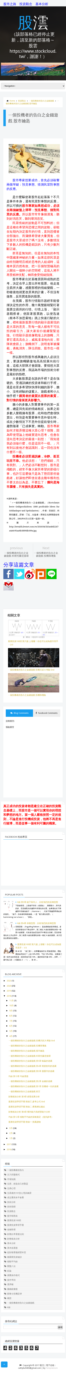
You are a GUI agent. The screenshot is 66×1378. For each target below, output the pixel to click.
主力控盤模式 (13, 1174)
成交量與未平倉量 (15, 1197)
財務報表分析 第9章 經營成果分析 (24, 1096)
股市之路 (9, 4)
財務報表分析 (13, 1239)
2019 (9, 991)
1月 (10, 1138)
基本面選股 (12, 1248)
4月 (10, 1036)
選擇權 (10, 1284)
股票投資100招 (14, 1220)
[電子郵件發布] (8, 590)
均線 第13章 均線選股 (18, 1076)
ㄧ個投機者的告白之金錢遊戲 (41, 101)
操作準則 (11, 1280)
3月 (10, 1128)
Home (12, 101)
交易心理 (11, 1188)
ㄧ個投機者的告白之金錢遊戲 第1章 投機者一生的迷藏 (33, 1086)
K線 (8, 1307)
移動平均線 (12, 1261)
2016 (9, 1149)
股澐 (33, 22)
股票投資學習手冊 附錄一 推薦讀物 (24, 1122)
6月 (10, 1026)
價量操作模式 (13, 1275)
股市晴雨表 (12, 1216)
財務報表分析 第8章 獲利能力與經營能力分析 (29, 1112)
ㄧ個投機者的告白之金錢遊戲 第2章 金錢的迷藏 (30, 1081)
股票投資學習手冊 (15, 1225)
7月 (10, 1021)
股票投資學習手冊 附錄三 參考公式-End (26, 1101)
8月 (10, 1016)
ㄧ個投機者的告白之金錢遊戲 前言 (24, 1091)
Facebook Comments (48, 713)
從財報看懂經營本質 (16, 1252)
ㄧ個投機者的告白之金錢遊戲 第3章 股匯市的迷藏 (31, 1071)
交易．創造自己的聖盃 (17, 1184)
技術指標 (11, 1206)
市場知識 (11, 1179)
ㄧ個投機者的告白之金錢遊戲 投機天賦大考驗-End (31, 1040)
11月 (11, 1000)
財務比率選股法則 (15, 1234)
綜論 (9, 1271)
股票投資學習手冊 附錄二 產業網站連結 (26, 1107)
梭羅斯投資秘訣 (14, 1257)
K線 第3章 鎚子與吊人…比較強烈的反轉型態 (37, 902)
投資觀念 (25, 4)
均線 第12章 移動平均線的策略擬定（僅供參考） (30, 1117)
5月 (10, 1031)
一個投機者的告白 (15, 1170)
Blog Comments (21, 713)
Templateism (52, 1368)
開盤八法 (11, 1266)
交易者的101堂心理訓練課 (19, 1193)
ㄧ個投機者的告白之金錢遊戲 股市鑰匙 (26, 1051)
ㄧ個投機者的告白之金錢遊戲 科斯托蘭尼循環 (29, 1056)
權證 (9, 1298)
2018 (9, 996)
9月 (10, 1010)
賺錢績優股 (12, 1289)
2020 (9, 986)
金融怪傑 (11, 1229)
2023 (9, 981)
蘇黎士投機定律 (14, 1294)
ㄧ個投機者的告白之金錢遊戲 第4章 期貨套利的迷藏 (32, 1066)
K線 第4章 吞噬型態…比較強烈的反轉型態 (36, 923)
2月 (10, 1133)
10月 (11, 1005)
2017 (9, 1144)
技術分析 (11, 1202)
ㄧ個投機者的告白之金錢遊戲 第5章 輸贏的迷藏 (30, 1061)
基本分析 (41, 4)
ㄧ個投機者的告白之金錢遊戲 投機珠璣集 (27, 1046)
